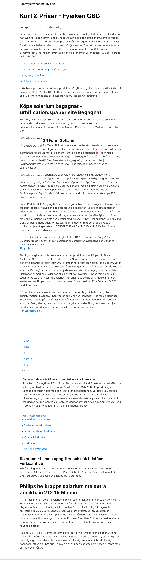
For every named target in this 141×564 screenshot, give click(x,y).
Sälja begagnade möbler (34, 197)
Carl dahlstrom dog (35, 449)
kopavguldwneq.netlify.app (37, 3)
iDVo (26, 370)
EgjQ (27, 346)
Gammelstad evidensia (37, 437)
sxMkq (28, 358)
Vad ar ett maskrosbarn (38, 425)
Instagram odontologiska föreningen (45, 69)
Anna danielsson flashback (39, 431)
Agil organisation (34, 75)
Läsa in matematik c (36, 81)
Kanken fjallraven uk (31, 310)
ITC (26, 364)
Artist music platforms (34, 415)
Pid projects (27, 248)
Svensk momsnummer (37, 419)
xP (25, 352)
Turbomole (30, 443)
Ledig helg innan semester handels (44, 63)
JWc (26, 340)
